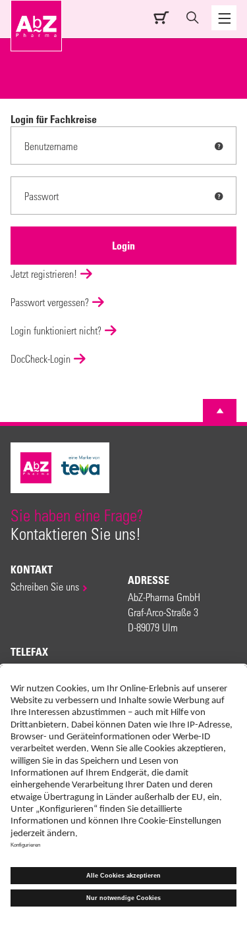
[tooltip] (218, 146)
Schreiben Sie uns (45, 586)
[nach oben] (220, 410)
